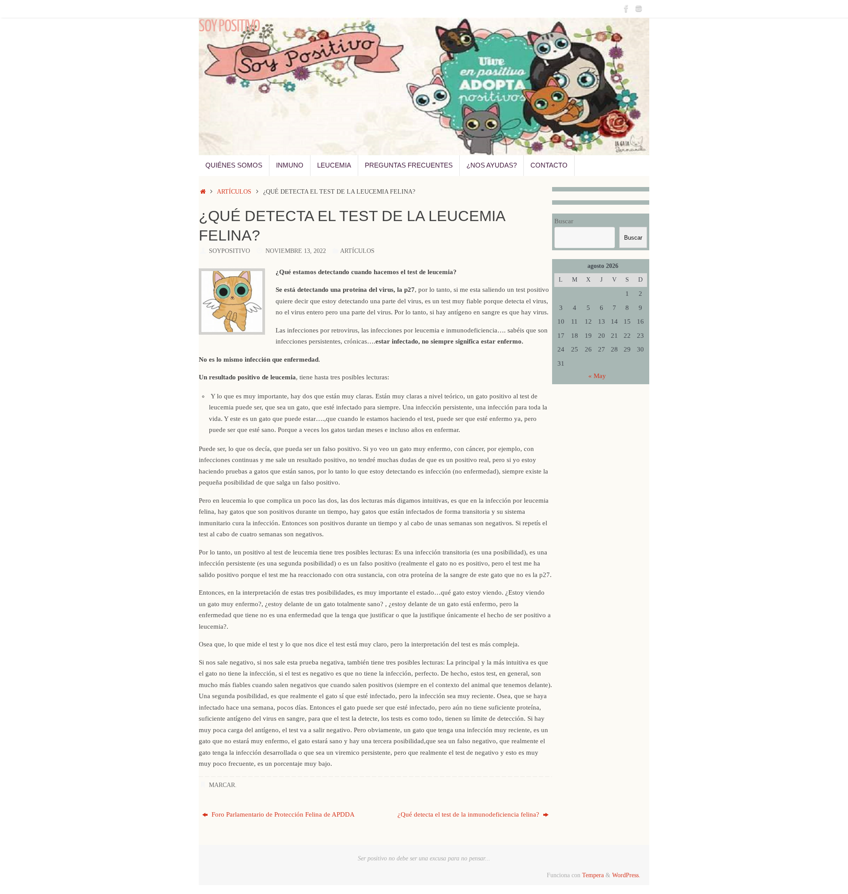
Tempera (593, 875)
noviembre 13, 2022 (295, 251)
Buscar (563, 221)
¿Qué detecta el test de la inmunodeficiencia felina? (469, 814)
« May (597, 375)
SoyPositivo (229, 251)
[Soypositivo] (626, 8)
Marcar (222, 785)
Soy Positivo (229, 26)
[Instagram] (638, 8)
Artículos (234, 191)
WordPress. (626, 875)
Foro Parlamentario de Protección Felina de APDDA (282, 814)
